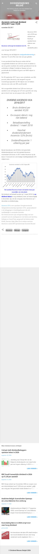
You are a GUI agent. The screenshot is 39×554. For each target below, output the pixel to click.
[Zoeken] (36, 4)
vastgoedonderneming (27, 54)
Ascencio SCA (6, 205)
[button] (36, 22)
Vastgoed (25, 230)
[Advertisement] (19, 251)
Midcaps (17, 230)
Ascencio (9, 230)
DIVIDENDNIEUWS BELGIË (19, 4)
